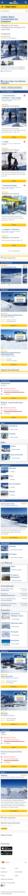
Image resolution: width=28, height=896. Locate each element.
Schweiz (7, 187)
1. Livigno (5, 142)
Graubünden (17, 187)
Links (16, 868)
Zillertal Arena (5, 383)
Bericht (13, 398)
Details (14, 137)
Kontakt (3, 868)
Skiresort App (5, 844)
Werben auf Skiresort (7, 879)
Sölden (3, 732)
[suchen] (25, 2)
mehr (15, 132)
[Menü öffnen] (2, 2)
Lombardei (11, 99)
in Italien (13, 356)
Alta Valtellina (4, 100)
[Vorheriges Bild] (2, 275)
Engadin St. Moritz (5, 188)
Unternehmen (19, 872)
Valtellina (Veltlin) (17, 99)
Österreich (3, 385)
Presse (3, 875)
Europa (3, 99)
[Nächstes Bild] (26, 275)
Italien (6, 99)
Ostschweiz (12, 187)
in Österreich (11, 316)
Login (16, 875)
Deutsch (7, 862)
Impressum (4, 872)
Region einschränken (15, 87)
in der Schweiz (14, 678)
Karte (4, 87)
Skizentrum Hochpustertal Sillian (11, 752)
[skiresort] (14, 2)
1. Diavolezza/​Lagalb (9, 185)
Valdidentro (10, 100)
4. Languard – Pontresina (10, 229)
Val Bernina (12, 188)
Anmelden (4, 828)
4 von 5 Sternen (11, 38)
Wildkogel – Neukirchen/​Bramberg (12, 402)
